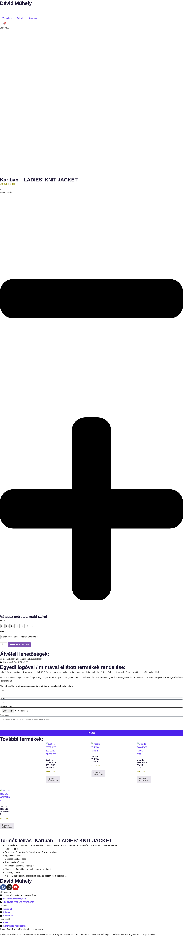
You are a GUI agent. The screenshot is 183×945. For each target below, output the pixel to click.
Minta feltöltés (6, 706)
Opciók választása (53, 779)
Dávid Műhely (16, 3)
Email (2, 698)
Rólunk (20, 18)
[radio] (2, 626)
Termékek (7, 18)
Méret (2, 621)
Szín (2, 631)
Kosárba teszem (19, 644)
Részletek (4, 715)
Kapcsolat (33, 18)
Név (2, 691)
